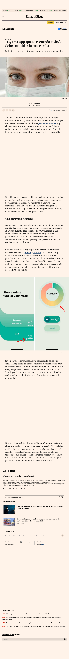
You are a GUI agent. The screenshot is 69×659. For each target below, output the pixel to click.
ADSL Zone (61, 29)
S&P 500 (16, 10)
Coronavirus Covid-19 (29, 535)
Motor (46, 34)
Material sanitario (17, 535)
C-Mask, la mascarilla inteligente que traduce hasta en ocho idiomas (40, 507)
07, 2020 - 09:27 (34, 105)
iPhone (28, 252)
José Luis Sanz (34, 103)
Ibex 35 (5, 10)
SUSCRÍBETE (51, 22)
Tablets (24, 34)
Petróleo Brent (29, 10)
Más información (9, 544)
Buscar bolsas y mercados (11, 634)
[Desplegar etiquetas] (62, 535)
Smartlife (8, 29)
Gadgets (35, 34)
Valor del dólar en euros (60, 10)
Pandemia (39, 535)
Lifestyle (41, 34)
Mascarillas (8, 535)
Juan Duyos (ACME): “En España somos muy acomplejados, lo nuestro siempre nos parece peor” (36, 626)
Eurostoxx (10, 643)
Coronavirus (46, 535)
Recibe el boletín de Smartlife (15, 497)
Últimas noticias (8, 610)
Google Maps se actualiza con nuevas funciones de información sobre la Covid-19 (38, 520)
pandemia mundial (47, 123)
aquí (42, 544)
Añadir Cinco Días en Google (58, 110)
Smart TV (29, 34)
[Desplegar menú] (3, 16)
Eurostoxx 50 (43, 10)
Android (37, 252)
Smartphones (16, 34)
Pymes (51, 34)
